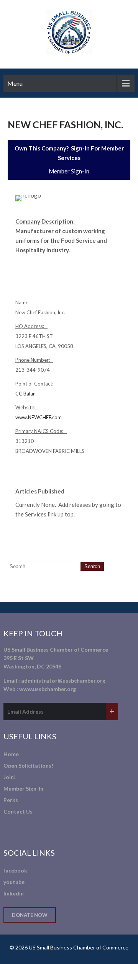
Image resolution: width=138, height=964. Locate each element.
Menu (15, 83)
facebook (15, 870)
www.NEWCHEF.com (38, 417)
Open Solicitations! (28, 765)
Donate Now (30, 915)
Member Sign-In (69, 171)
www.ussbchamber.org (47, 689)
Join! (9, 777)
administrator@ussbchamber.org (63, 680)
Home (11, 754)
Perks (10, 800)
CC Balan (25, 394)
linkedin (13, 893)
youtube (14, 882)
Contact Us (18, 811)
